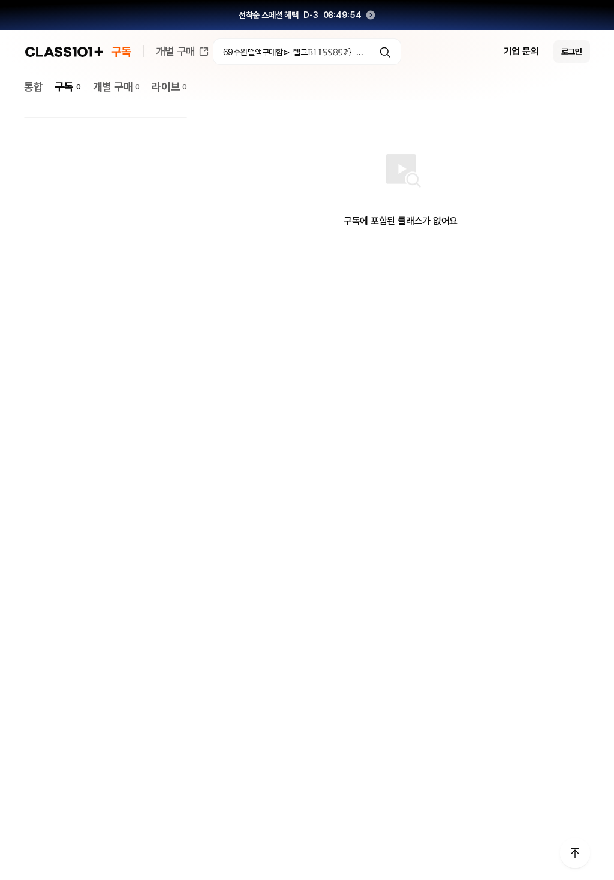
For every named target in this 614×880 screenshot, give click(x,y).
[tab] (33, 86)
